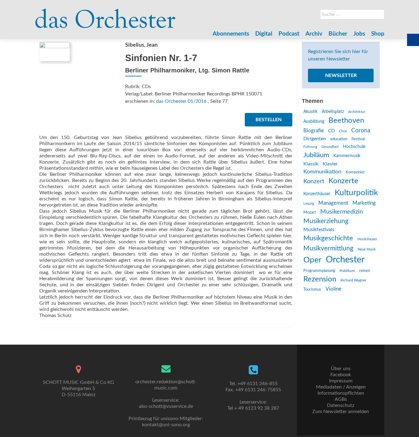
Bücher (338, 34)
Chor (343, 131)
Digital (263, 34)
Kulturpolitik (356, 193)
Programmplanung (319, 271)
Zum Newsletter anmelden (340, 411)
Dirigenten (314, 138)
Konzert (313, 181)
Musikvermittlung (328, 248)
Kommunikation (322, 172)
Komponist (355, 172)
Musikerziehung (325, 221)
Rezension (319, 279)
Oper (312, 260)
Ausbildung (313, 121)
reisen (364, 271)
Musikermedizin (341, 212)
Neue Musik (367, 249)
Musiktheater (367, 239)
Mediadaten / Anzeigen (341, 387)
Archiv (314, 34)
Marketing (364, 203)
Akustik (310, 112)
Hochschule (354, 147)
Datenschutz (340, 405)
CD (331, 131)
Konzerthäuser (316, 194)
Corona (360, 130)
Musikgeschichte (328, 238)
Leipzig (308, 203)
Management (333, 203)
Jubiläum (316, 155)
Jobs (359, 34)
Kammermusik (346, 156)
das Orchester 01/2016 (181, 101)
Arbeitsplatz (333, 112)
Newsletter (341, 75)
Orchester (345, 259)
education (338, 139)
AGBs (341, 399)
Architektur (356, 112)
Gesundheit (330, 147)
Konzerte (343, 181)
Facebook (340, 374)
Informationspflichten (340, 393)
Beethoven (346, 120)
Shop (377, 34)
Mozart (309, 212)
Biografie (313, 130)
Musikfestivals (318, 229)
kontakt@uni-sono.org (166, 424)
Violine (333, 289)
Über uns (341, 368)
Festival (358, 139)
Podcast (289, 34)
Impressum (340, 380)
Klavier (330, 163)
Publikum (347, 271)
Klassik (310, 163)
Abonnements (231, 34)
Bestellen (269, 119)
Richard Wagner (353, 280)
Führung (310, 147)
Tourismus (312, 289)
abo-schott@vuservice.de (166, 406)
